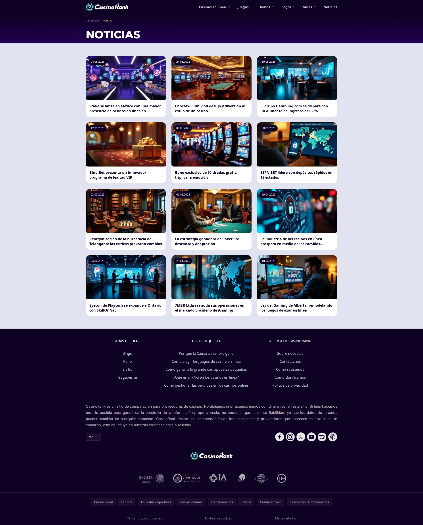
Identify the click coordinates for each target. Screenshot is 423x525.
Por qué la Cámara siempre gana (206, 353)
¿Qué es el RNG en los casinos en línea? (206, 377)
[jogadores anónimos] (218, 478)
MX (91, 437)
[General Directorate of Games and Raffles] (150, 478)
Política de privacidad (290, 385)
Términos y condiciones (144, 518)
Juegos (242, 7)
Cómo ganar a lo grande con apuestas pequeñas (206, 369)
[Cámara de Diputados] (186, 478)
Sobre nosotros (290, 353)
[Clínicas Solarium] (241, 478)
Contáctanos (290, 361)
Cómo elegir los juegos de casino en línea (206, 361)
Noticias (330, 7)
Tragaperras (127, 377)
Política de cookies (218, 518)
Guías (307, 7)
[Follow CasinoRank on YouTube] (311, 436)
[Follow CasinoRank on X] (300, 436)
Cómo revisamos (290, 369)
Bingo (127, 353)
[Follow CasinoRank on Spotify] (322, 436)
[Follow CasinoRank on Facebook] (279, 436)
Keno (127, 361)
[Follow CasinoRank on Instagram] (290, 436)
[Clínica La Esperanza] (261, 478)
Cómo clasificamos (290, 377)
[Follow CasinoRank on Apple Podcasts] (332, 436)
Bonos (265, 7)
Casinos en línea (212, 7)
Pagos (286, 7)
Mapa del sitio (285, 518)
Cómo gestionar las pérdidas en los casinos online (206, 385)
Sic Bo (128, 369)
